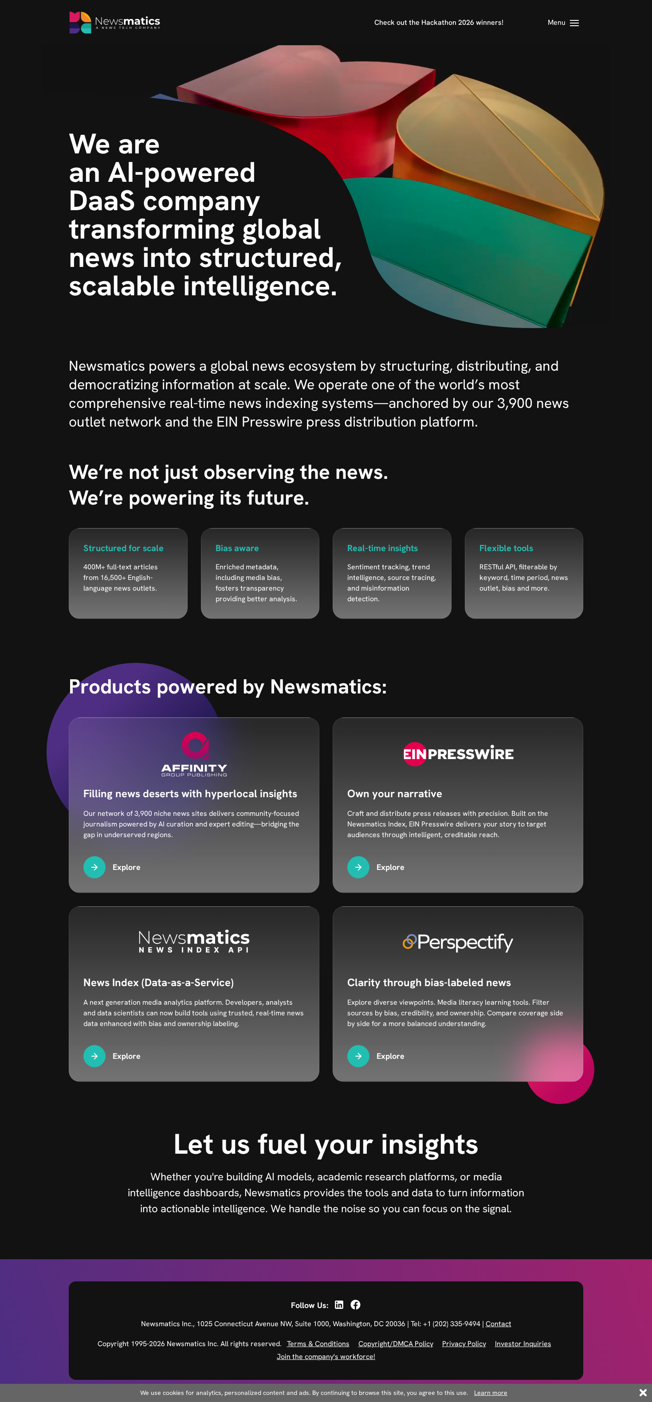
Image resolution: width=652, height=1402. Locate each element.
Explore (127, 867)
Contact (498, 1323)
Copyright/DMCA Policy (395, 1343)
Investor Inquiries (523, 1343)
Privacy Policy (464, 1343)
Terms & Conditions (318, 1343)
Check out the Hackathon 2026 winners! (438, 22)
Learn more (490, 1393)
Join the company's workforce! (326, 1356)
